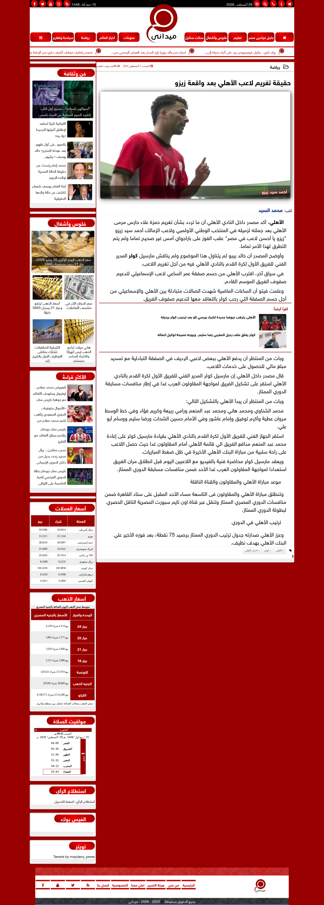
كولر (133, 254)
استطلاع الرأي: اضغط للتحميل (74, 801)
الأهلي (277, 221)
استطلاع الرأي (71, 790)
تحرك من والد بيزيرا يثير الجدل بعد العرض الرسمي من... (167, 52)
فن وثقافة (75, 73)
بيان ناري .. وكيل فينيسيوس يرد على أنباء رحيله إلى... (259, 52)
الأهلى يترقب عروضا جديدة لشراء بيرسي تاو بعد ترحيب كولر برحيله (208, 317)
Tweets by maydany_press (74, 856)
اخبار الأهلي (251, 550)
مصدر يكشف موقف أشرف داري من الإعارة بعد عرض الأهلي (70, 52)
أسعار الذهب (72, 598)
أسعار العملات (70, 508)
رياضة (275, 66)
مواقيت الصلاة (69, 721)
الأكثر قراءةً (74, 376)
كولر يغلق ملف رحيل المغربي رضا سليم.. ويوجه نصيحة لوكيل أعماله (206, 334)
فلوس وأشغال (70, 223)
